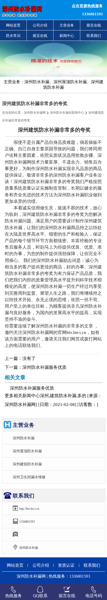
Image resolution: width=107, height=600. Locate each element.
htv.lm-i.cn (76, 332)
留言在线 (93, 25)
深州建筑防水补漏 (27, 464)
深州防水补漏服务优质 (44, 367)
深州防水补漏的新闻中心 (67, 112)
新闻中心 (66, 36)
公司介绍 (40, 25)
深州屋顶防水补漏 (27, 451)
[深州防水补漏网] (32, 10)
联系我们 (93, 36)
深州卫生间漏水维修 (29, 477)
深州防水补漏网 (35, 112)
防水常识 (13, 36)
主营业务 (66, 25)
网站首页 (13, 25)
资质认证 (66, 565)
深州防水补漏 (24, 438)
